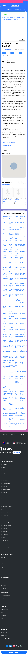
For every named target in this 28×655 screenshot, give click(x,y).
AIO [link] (15, 326)
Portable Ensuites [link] (5, 290)
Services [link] (17, 313)
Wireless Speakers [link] (17, 274)
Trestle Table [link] (4, 254)
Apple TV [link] (11, 323)
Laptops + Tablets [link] (22, 412)
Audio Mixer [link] (21, 241)
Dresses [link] (22, 222)
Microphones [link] (12, 218)
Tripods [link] (22, 385)
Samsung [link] (22, 332)
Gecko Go (17, 452)
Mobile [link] (16, 334)
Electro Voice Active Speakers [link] (17, 357)
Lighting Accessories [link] (6, 401)
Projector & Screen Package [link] (5, 275)
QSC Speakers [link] (22, 266)
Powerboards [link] (18, 332)
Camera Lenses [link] (11, 226)
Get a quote (3, 585)
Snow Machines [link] (22, 379)
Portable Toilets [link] (11, 286)
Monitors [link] (11, 306)
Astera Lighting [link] (5, 390)
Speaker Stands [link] (11, 346)
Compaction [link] (6, 278)
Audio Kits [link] (4, 341)
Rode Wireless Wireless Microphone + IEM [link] (6, 365)
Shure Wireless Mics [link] (17, 364)
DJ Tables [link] (11, 254)
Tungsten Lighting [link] (22, 407)
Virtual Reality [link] (4, 314)
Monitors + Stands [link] (5, 422)
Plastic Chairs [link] (10, 282)
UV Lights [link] (17, 222)
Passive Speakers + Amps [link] (22, 356)
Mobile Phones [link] (5, 307)
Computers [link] (5, 299)
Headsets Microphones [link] (18, 350)
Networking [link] (17, 306)
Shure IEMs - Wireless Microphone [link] (12, 364)
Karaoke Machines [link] (17, 234)
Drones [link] (4, 226)
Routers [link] (5, 336)
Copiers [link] (5, 326)
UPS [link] (21, 310)
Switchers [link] (22, 334)
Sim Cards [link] (10, 310)
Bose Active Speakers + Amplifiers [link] (11, 357)
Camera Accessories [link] (23, 370)
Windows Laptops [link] (22, 226)
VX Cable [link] (5, 370)
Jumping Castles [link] (11, 237)
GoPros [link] (16, 226)
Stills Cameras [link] (5, 379)
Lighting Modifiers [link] (22, 401)
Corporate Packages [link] (17, 245)
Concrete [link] (17, 278)
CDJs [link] (21, 248)
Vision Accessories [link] (12, 422)
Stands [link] (16, 385)
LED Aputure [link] (5, 398)
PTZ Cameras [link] (22, 375)
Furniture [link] (17, 229)
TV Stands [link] (10, 337)
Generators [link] (6, 237)
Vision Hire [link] (10, 427)
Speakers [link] (5, 218)
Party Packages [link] (11, 234)
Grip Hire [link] (11, 385)
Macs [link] (4, 323)
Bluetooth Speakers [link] (5, 270)
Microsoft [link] (22, 329)
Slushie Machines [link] (5, 230)
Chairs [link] (10, 216)
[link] (6, 49)
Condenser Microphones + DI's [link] (18, 346)
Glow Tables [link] (22, 254)
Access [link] (4, 282)
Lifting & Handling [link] (11, 279)
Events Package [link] (5, 248)
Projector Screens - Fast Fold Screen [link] (11, 417)
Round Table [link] (16, 254)
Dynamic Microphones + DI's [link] (6, 351)
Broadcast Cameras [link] (17, 370)
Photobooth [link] (23, 269)
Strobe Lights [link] (16, 261)
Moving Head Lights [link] (10, 262)
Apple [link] (21, 299)
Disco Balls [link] (21, 258)
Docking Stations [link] (17, 303)
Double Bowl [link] (10, 258)
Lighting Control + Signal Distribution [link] (12, 402)
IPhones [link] (16, 318)
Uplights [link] (5, 261)
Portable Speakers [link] (11, 270)
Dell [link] (4, 332)
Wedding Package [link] (22, 245)
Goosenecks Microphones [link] (12, 350)
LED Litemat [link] (16, 398)
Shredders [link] (5, 310)
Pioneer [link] (10, 251)
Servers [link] (22, 306)
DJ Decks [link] (22, 216)
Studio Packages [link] (17, 407)
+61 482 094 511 (15, 6)
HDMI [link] (16, 323)
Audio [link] (4, 302)
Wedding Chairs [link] (11, 248)
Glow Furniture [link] (11, 241)
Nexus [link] (16, 251)
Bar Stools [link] (4, 245)
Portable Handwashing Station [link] (18, 290)
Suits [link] (4, 233)
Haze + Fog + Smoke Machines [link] (17, 380)
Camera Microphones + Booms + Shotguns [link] (6, 357)
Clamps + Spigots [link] (22, 422)
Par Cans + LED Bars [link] (11, 408)
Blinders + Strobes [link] (11, 390)
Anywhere (18, 9)
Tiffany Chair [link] (10, 245)
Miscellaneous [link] (6, 216)
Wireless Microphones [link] (18, 270)
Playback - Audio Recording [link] (17, 341)
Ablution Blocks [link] (22, 290)
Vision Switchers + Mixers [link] (17, 423)
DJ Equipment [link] (5, 346)
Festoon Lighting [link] (16, 390)
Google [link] (5, 334)
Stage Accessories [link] (12, 412)
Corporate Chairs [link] (17, 248)
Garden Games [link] (5, 286)
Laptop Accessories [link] (17, 299)
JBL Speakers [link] (17, 266)
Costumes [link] (11, 229)
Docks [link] (4, 329)
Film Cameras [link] (11, 375)
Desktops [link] (11, 302)
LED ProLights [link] (22, 398)
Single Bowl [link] (4, 258)
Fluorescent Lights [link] (6, 394)
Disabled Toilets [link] (17, 286)
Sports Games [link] (22, 282)
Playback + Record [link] (5, 416)
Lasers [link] (16, 257)
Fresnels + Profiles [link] (11, 394)
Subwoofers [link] (23, 237)
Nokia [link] (10, 334)
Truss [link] (16, 240)
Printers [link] (22, 323)
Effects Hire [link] (4, 427)
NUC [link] (21, 326)
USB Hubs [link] (11, 329)
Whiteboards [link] (18, 336)
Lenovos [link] (16, 329)
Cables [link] (10, 299)
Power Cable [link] (21, 363)
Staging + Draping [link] (22, 337)
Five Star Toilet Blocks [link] (11, 295)
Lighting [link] (16, 218)
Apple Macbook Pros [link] (5, 320)
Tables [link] (16, 216)
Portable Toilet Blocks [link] (17, 295)
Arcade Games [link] (16, 282)
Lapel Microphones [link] (23, 350)
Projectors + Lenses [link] (17, 416)
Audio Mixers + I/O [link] (11, 341)
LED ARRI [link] (11, 397)
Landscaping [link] (23, 278)
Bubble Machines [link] (11, 379)
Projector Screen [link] (11, 266)
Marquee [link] (5, 240)
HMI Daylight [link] (17, 394)
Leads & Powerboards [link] (23, 303)
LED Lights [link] (21, 394)
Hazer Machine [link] (5, 266)
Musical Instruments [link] (17, 427)
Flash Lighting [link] (22, 390)
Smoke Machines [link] (22, 219)
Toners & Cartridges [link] (11, 326)
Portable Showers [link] (22, 286)
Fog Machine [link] (22, 261)
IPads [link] (10, 318)
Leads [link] (10, 332)
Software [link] (22, 313)
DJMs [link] (4, 251)
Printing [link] (22, 294)
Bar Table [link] (22, 251)
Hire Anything (8, 9)
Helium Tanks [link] (16, 237)
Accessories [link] (23, 318)
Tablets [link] (16, 310)
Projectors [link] (5, 222)
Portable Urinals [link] (5, 295)
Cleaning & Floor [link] (22, 274)
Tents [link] (21, 229)
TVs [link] (21, 233)
